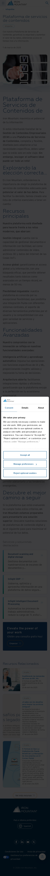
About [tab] (41, 408)
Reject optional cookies (24, 473)
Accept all (25, 455)
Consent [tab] (9, 408)
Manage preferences (23, 464)
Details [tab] (25, 408)
